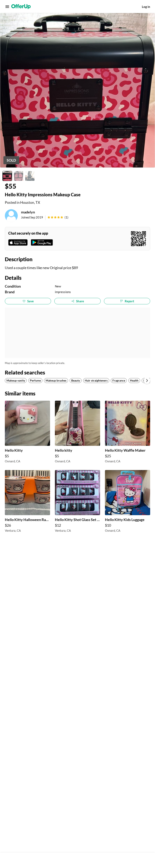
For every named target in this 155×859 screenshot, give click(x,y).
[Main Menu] (7, 6)
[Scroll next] (147, 380)
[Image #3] (30, 176)
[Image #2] (18, 176)
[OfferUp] (21, 6)
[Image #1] (7, 176)
